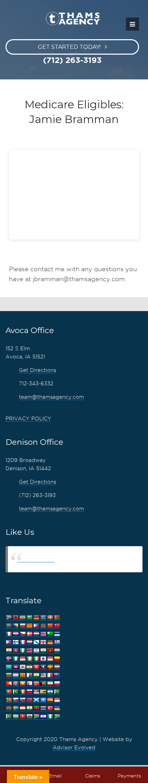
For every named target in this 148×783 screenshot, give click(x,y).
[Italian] (36, 659)
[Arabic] (29, 617)
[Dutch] (36, 634)
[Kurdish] (29, 667)
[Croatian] (15, 634)
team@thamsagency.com (51, 397)
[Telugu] (36, 708)
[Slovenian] (22, 700)
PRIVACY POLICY (28, 418)
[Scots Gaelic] (36, 700)
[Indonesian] (22, 659)
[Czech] (22, 634)
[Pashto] (43, 683)
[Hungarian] (57, 650)
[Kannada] (57, 659)
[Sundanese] (57, 700)
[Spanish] (50, 700)
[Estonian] (57, 634)
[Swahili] (9, 708)
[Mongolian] (15, 683)
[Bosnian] (15, 626)
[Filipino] (9, 642)
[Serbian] (36, 692)
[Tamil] (29, 708)
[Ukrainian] (57, 708)
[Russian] (29, 692)
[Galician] (36, 642)
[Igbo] (15, 659)
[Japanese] (43, 659)
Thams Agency (35, 559)
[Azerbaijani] (43, 617)
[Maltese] (50, 675)
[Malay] (43, 675)
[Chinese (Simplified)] (50, 626)
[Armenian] (36, 617)
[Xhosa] (36, 716)
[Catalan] (29, 626)
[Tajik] (22, 708)
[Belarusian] (57, 617)
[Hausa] (22, 650)
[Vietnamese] (22, 716)
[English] (43, 634)
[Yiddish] (43, 716)
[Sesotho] (50, 692)
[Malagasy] (29, 675)
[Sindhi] (57, 692)
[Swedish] (15, 708)
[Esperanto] (50, 634)
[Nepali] (29, 683)
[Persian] (50, 683)
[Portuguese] (9, 692)
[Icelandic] (9, 659)
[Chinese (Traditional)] (57, 626)
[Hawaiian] (29, 650)
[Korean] (22, 667)
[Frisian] (29, 642)
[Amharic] (22, 617)
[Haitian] (15, 650)
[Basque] (50, 617)
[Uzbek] (15, 716)
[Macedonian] (22, 675)
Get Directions (37, 370)
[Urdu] (9, 716)
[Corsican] (9, 634)
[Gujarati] (9, 650)
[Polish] (57, 683)
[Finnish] (15, 642)
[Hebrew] (36, 650)
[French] (22, 642)
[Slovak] (15, 700)
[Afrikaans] (9, 617)
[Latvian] (57, 667)
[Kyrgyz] (36, 667)
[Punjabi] (15, 692)
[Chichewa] (43, 626)
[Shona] (43, 692)
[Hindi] (43, 650)
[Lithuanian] (9, 675)
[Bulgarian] (22, 626)
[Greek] (57, 642)
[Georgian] (43, 642)
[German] (50, 642)
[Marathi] (9, 683)
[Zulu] (57, 716)
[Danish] (29, 634)
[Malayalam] (36, 675)
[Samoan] (29, 700)
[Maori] (57, 675)
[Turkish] (50, 708)
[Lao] (43, 667)
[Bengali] (9, 626)
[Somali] (43, 700)
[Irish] (29, 659)
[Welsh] (29, 716)
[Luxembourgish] (15, 675)
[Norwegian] (36, 683)
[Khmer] (15, 667)
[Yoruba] (50, 716)
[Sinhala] (9, 700)
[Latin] (50, 667)
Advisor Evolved (74, 747)
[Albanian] (15, 617)
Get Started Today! (69, 47)
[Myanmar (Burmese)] (22, 683)
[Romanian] (22, 692)
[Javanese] (50, 659)
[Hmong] (50, 650)
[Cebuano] (36, 626)
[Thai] (43, 708)
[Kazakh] (9, 667)
